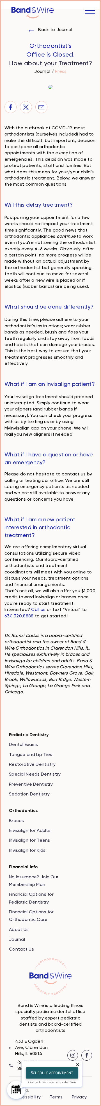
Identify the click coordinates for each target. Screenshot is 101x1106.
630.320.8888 (18, 616)
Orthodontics (23, 811)
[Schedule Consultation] (16, 1090)
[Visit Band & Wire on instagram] (72, 1055)
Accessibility (27, 1097)
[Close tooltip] (78, 1065)
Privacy (79, 1097)
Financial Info (23, 867)
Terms (56, 1097)
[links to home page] (32, 12)
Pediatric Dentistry (29, 735)
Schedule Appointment (52, 1073)
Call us (38, 610)
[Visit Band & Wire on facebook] (86, 1055)
